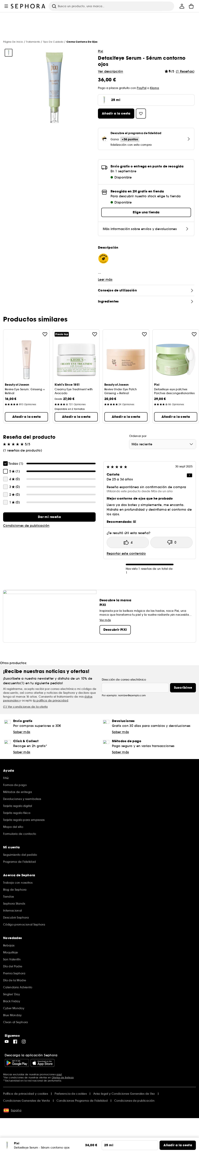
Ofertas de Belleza (62, 1077)
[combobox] (162, 444)
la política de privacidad (50, 700)
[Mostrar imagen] (8, 53)
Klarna (154, 88)
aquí (59, 1074)
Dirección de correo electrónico (124, 679)
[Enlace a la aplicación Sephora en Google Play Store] (17, 1063)
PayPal (141, 88)
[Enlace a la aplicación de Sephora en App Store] (43, 1063)
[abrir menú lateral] (6, 6)
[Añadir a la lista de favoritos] (45, 334)
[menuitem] (182, 6)
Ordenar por (138, 436)
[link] (49, 517)
